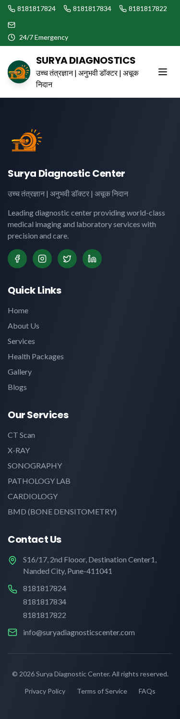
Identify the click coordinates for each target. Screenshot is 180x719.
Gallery (20, 371)
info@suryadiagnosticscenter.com (79, 632)
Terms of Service (102, 691)
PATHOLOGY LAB (39, 480)
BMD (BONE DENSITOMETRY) (62, 511)
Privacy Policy (44, 691)
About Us (23, 325)
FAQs (147, 691)
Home (18, 310)
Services (21, 340)
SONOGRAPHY (35, 465)
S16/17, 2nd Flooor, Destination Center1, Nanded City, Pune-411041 (89, 565)
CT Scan (21, 434)
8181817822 (44, 614)
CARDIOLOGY (33, 496)
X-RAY (19, 450)
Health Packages (36, 356)
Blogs (17, 386)
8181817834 (44, 601)
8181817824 (44, 588)
